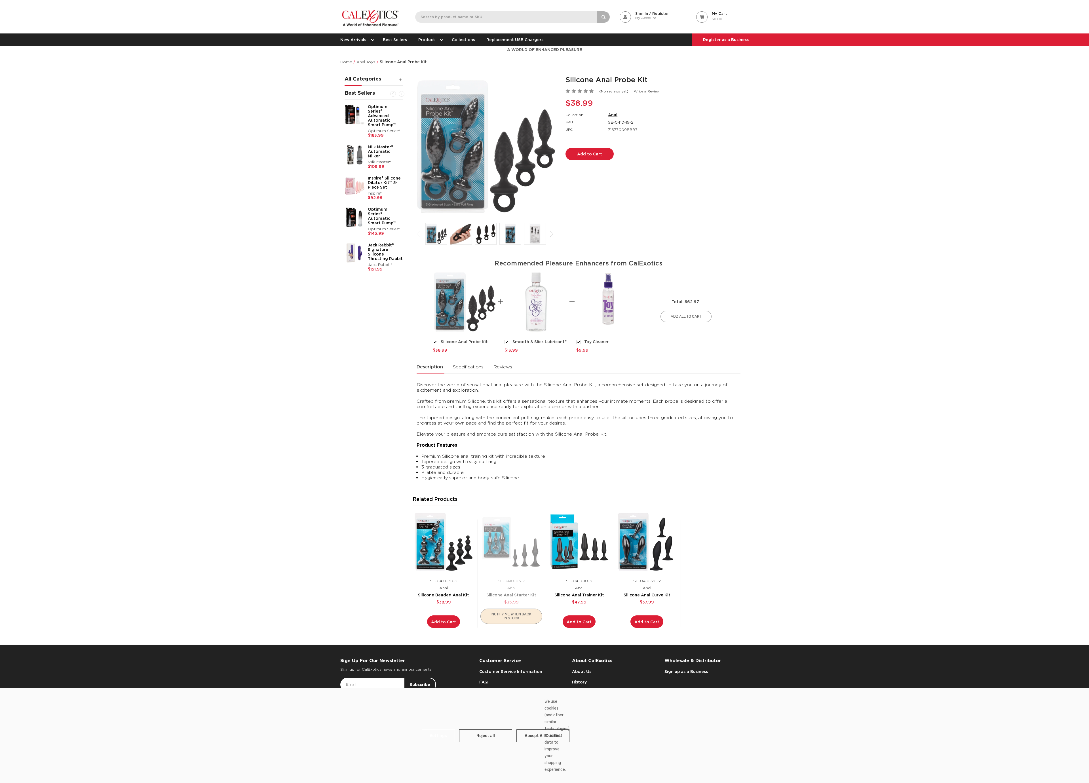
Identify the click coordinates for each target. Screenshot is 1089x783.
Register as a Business (726, 39)
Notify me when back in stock (511, 616)
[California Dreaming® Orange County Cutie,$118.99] (355, 228)
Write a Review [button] (647, 91)
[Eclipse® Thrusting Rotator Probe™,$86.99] (355, 169)
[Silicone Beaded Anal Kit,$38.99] (443, 542)
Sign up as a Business (686, 671)
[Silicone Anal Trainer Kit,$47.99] (579, 542)
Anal (612, 115)
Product (426, 39)
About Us (581, 671)
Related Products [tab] (435, 499)
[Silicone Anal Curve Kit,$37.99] (647, 542)
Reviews (502, 367)
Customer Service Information (510, 671)
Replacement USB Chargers (514, 39)
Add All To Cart (686, 316)
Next (401, 94)
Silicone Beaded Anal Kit (443, 595)
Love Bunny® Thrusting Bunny (385, 136)
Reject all (485, 735)
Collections (463, 39)
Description (430, 367)
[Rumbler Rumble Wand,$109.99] (355, 201)
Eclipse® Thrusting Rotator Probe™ (384, 166)
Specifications (468, 367)
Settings (438, 735)
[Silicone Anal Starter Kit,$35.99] (511, 542)
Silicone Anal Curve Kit (647, 595)
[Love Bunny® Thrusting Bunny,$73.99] (355, 142)
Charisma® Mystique (378, 108)
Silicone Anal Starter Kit (511, 595)
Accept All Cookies (543, 735)
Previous (393, 94)
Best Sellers (395, 39)
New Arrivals (353, 39)
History (579, 682)
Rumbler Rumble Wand (385, 195)
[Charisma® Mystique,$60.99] (355, 114)
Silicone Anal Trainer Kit (579, 595)
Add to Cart (443, 622)
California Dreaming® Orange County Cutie (384, 227)
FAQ (483, 682)
